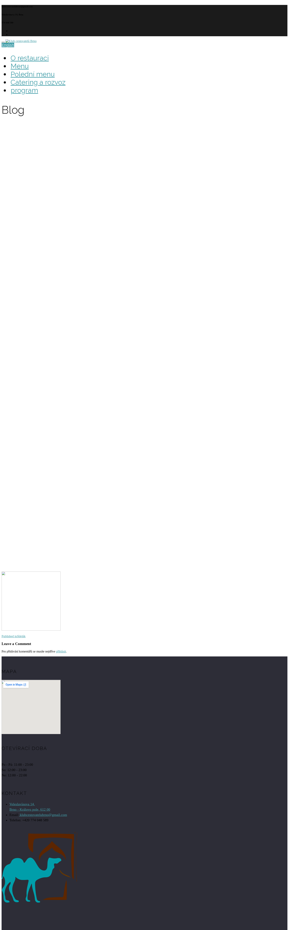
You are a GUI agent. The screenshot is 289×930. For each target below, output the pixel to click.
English (8, 45)
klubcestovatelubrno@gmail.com (43, 815)
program (24, 90)
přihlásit (61, 651)
